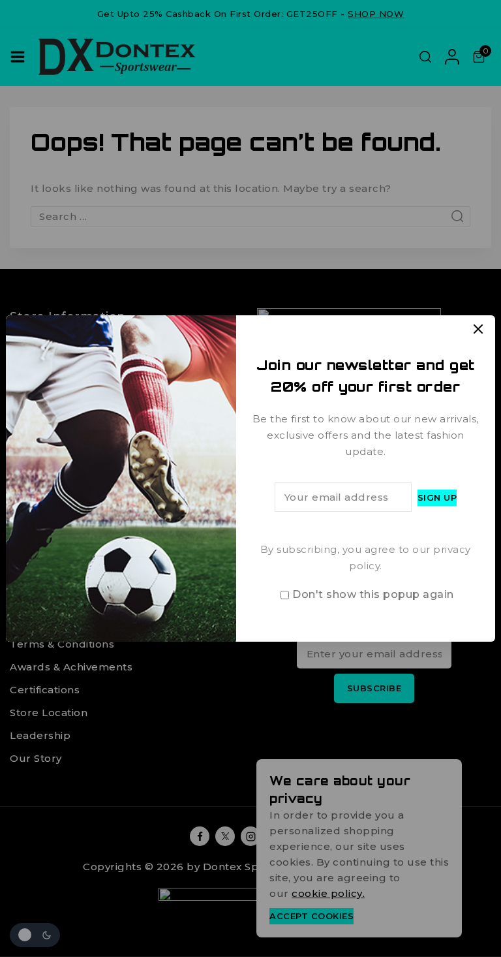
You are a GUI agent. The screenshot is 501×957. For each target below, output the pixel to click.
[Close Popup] (478, 329)
